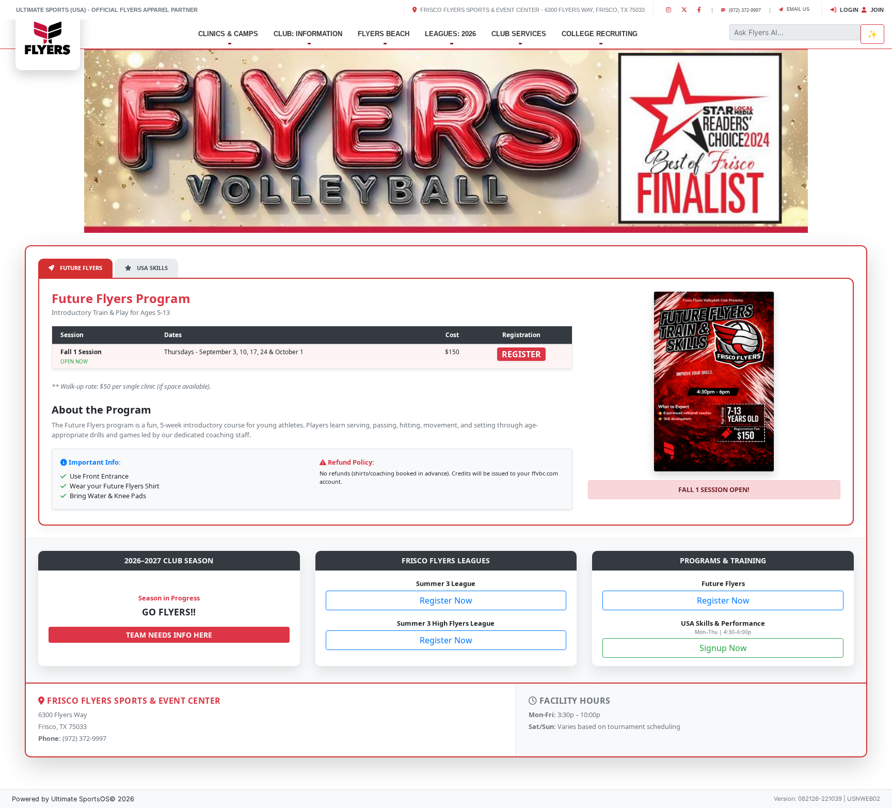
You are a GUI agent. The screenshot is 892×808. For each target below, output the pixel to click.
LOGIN (848, 10)
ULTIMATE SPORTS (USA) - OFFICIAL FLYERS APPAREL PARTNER (107, 10)
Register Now (446, 600)
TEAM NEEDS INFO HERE (169, 635)
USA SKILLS (151, 268)
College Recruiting (600, 34)
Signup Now (723, 648)
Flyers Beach (383, 34)
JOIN (876, 10)
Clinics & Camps (228, 34)
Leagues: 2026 (450, 34)
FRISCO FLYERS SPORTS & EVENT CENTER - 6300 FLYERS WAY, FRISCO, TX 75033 (532, 10)
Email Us (797, 9)
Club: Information (308, 34)
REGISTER (521, 354)
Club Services (518, 34)
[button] (67, 138)
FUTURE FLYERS (80, 268)
